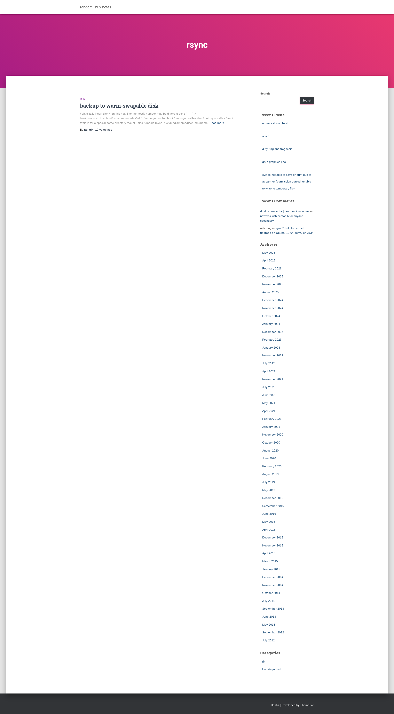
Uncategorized (271, 669)
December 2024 (272, 300)
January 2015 (271, 569)
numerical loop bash (275, 123)
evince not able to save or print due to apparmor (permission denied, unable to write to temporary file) (286, 181)
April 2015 (268, 553)
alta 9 (265, 136)
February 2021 (272, 418)
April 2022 (268, 371)
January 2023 (271, 347)
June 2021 (269, 395)
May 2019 (268, 490)
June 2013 (269, 616)
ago (103, 129)
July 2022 (268, 363)
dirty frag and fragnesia (277, 149)
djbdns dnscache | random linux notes (284, 211)
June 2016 (269, 513)
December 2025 (272, 276)
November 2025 (272, 284)
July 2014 (268, 600)
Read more (217, 122)
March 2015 (270, 561)
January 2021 (271, 426)
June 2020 (269, 458)
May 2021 (268, 403)
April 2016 (268, 529)
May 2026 (268, 252)
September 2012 (273, 632)
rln (82, 99)
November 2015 (272, 545)
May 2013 (268, 624)
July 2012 (268, 640)
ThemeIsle (307, 705)
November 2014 (272, 585)
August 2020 (270, 450)
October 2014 (271, 592)
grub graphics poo (274, 161)
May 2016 (268, 521)
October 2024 (271, 316)
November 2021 (272, 379)
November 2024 (272, 308)
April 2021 (268, 411)
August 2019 (270, 474)
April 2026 (268, 260)
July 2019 (268, 482)
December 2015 (272, 537)
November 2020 (272, 434)
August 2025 (270, 292)
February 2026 (272, 268)
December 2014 (272, 577)
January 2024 (271, 323)
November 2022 (272, 355)
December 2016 (272, 498)
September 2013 (273, 608)
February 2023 (272, 339)
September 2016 (273, 506)
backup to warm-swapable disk (119, 105)
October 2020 (271, 442)
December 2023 (272, 331)
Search (265, 93)
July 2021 (268, 387)
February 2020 (272, 466)
